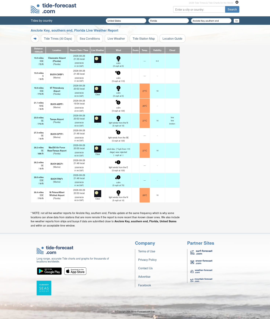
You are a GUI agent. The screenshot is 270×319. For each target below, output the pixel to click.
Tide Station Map (144, 38)
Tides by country (41, 20)
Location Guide (172, 38)
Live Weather (116, 38)
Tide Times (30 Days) (58, 38)
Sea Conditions (90, 38)
